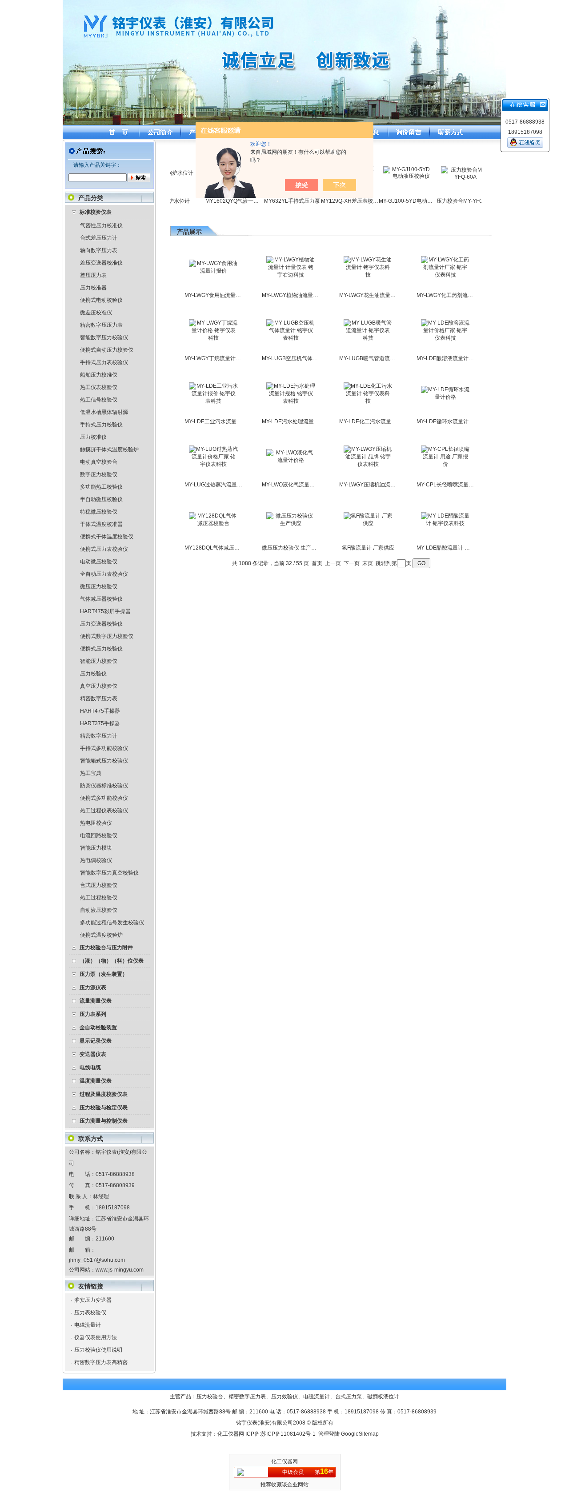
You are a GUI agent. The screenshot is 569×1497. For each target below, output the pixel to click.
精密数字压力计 (98, 736)
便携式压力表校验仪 (104, 549)
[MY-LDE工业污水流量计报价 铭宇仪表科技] (213, 401)
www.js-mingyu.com (120, 1270)
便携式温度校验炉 (101, 935)
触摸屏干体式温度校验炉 (109, 449)
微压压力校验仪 (98, 586)
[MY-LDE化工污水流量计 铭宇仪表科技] (368, 401)
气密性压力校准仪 (101, 225)
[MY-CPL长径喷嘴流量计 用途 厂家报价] (445, 464)
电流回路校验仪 (98, 835)
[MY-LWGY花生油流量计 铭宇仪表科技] (368, 275)
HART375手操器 (100, 723)
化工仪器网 (230, 1434)
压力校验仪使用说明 (98, 1350)
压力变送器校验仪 (101, 624)
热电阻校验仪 (96, 823)
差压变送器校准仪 (101, 263)
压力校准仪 (93, 437)
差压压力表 (93, 275)
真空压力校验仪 (98, 686)
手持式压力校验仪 (101, 424)
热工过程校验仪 (98, 898)
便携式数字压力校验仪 (106, 636)
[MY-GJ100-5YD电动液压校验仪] (390, 176)
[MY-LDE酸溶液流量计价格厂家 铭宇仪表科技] (445, 338)
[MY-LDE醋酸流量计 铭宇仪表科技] (445, 523)
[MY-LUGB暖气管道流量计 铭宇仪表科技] (368, 338)
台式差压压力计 (98, 238)
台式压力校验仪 (98, 885)
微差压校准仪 (96, 312)
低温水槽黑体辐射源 (104, 412)
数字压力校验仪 (98, 474)
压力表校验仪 (90, 1312)
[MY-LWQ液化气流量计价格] (290, 460)
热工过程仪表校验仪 (104, 810)
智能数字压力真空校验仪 (109, 873)
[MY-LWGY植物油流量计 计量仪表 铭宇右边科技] (290, 275)
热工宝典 (90, 773)
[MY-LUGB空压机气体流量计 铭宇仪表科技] (290, 338)
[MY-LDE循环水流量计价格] (445, 397)
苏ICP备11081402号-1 (288, 1434)
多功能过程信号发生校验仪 (112, 922)
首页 (317, 563)
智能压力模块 (96, 848)
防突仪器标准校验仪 (104, 786)
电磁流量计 (87, 1325)
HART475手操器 (100, 711)
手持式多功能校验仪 (104, 748)
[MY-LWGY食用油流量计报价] (213, 271)
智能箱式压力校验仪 (104, 761)
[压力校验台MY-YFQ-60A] (448, 177)
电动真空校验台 (98, 462)
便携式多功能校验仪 (104, 798)
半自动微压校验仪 (101, 499)
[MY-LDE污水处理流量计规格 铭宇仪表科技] (290, 401)
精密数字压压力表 (101, 325)
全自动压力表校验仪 (104, 574)
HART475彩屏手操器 (105, 611)
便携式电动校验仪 (101, 300)
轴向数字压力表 (98, 250)
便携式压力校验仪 (101, 649)
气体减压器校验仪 (101, 599)
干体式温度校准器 (101, 524)
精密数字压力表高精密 (101, 1362)
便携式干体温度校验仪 (106, 537)
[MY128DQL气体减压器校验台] (213, 523)
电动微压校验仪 (98, 561)
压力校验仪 (93, 673)
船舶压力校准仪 (98, 375)
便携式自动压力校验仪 (106, 350)
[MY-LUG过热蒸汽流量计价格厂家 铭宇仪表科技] (213, 464)
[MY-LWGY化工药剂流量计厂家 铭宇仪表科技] (445, 275)
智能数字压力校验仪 (104, 337)
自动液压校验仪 (98, 910)
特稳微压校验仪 (98, 512)
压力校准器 (93, 288)
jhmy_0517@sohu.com (97, 1260)
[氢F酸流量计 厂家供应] (368, 523)
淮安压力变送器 (93, 1300)
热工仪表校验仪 (98, 387)
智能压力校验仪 (98, 661)
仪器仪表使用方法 (95, 1337)
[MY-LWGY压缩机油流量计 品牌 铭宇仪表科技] (368, 464)
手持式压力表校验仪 (104, 362)
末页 (367, 563)
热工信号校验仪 (98, 400)
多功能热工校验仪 (101, 487)
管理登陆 (329, 1434)
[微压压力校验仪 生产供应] (290, 523)
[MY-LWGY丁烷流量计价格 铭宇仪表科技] (213, 338)
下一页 (352, 563)
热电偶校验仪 (96, 860)
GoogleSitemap (360, 1434)
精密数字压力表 (98, 698)
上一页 (333, 563)
